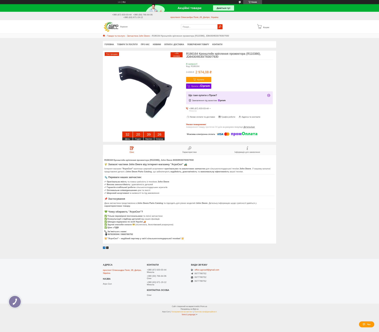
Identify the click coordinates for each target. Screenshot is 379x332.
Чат (369, 324)
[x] (107, 248)
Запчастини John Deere (138, 36)
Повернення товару (198, 44)
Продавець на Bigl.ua (190, 309)
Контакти (217, 44)
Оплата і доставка (174, 44)
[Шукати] (220, 26)
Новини (157, 44)
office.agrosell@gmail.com (207, 270)
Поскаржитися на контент (182, 312)
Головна (109, 44)
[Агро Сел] (110, 26)
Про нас (145, 44)
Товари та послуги (116, 36)
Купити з (195, 86)
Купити (200, 79)
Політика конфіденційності (205, 312)
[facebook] (104, 248)
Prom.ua (203, 306)
